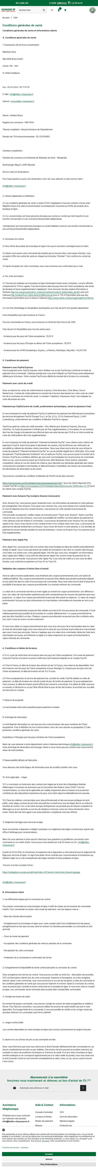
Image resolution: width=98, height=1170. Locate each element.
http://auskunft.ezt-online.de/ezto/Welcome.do (32, 295)
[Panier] (65, 10)
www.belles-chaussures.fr (22, 101)
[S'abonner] (83, 1088)
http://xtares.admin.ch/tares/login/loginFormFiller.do (70, 298)
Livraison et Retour (43, 1116)
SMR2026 (62, 3)
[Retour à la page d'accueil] (8, 10)
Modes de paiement (44, 1121)
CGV (62, 1112)
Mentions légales (67, 1121)
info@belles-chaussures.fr (21, 94)
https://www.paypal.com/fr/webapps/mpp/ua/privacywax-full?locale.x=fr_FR (55, 486)
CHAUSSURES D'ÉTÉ (38, 3)
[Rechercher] (44, 10)
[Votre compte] (59, 10)
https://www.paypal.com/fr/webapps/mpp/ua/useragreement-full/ (32, 483)
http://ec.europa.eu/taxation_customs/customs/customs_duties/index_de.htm (45, 292)
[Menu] (52, 10)
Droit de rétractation (68, 1116)
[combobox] (29, 10)
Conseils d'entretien (44, 1112)
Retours (38, 1125)
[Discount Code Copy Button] (69, 3)
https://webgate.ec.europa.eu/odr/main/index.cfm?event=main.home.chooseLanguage (41, 872)
